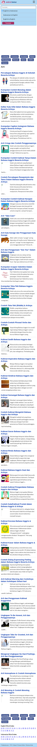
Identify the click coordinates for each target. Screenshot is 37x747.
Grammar (14, 57)
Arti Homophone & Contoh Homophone (18, 673)
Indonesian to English (10, 15)
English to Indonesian (10, 11)
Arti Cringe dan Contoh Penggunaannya (18, 143)
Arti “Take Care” (8, 216)
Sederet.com (5, 745)
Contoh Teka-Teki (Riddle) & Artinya (16, 305)
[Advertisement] (18, 39)
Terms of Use (29, 745)
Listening (5, 57)
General (4, 63)
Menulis (15, 60)
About (15, 745)
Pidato (32, 57)
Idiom (23, 60)
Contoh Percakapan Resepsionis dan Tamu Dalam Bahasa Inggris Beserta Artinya (17, 179)
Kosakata (24, 57)
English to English (9, 19)
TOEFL (30, 60)
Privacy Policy (21, 745)
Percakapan (6, 60)
